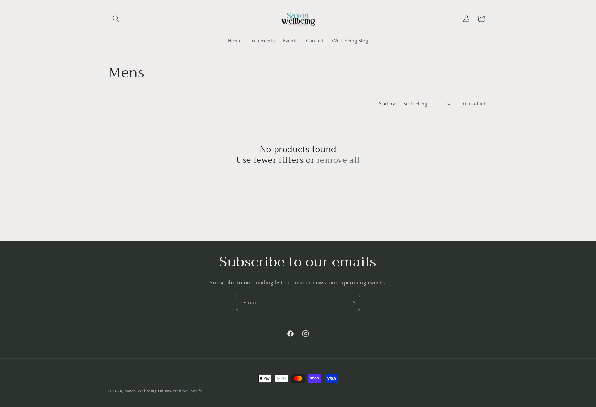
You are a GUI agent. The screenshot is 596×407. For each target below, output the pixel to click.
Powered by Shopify (183, 391)
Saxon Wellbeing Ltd (144, 391)
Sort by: (387, 104)
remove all (338, 160)
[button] (115, 18)
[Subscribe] (352, 303)
